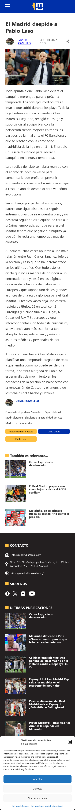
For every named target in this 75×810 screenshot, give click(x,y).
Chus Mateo (54, 431)
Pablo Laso (21, 438)
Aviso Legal (57, 805)
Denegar (37, 788)
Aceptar (37, 779)
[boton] (7, 6)
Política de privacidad (41, 805)
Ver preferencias (37, 798)
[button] (70, 742)
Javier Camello (24, 41)
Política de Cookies (20, 805)
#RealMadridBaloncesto (21, 431)
